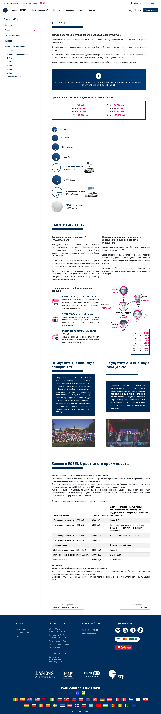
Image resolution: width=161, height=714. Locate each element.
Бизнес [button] (8, 30)
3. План (10, 66)
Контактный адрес (10, 3)
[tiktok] (140, 630)
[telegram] (133, 630)
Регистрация (151, 10)
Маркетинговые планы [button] (15, 46)
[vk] (118, 630)
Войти (138, 10)
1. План (10, 58)
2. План (10, 62)
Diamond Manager (14, 77)
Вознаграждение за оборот (18, 54)
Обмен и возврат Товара (58, 641)
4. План (10, 69)
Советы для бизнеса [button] (14, 35)
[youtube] (125, 630)
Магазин (13, 10)
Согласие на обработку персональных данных (58, 636)
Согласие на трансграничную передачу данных (55, 659)
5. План (10, 73)
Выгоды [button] (8, 41)
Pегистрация (21, 629)
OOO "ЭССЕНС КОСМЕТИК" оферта (57, 630)
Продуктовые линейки (41, 10)
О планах (10, 51)
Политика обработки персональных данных (57, 652)
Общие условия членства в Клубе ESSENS (59, 646)
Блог (18, 636)
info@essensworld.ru (140, 3)
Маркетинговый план (24, 633)
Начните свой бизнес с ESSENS (33, 3)
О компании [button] (10, 25)
